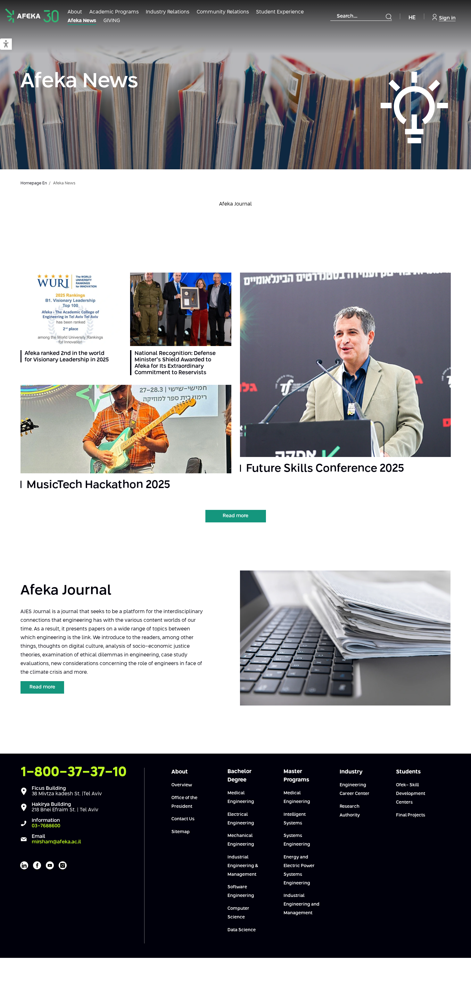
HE (412, 18)
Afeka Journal (235, 204)
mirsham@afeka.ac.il (56, 842)
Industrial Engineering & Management (242, 866)
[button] (6, 44)
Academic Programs (114, 12)
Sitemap (180, 832)
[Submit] (388, 16)
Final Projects (410, 815)
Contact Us (182, 819)
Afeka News (82, 20)
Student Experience (280, 12)
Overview (181, 785)
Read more (235, 515)
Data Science (241, 930)
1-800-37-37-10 (74, 772)
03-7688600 (46, 826)
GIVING (111, 20)
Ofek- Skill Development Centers (410, 794)
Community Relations (223, 12)
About (75, 12)
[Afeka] (32, 15)
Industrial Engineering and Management (301, 904)
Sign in (447, 18)
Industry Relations (167, 12)
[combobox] (361, 16)
